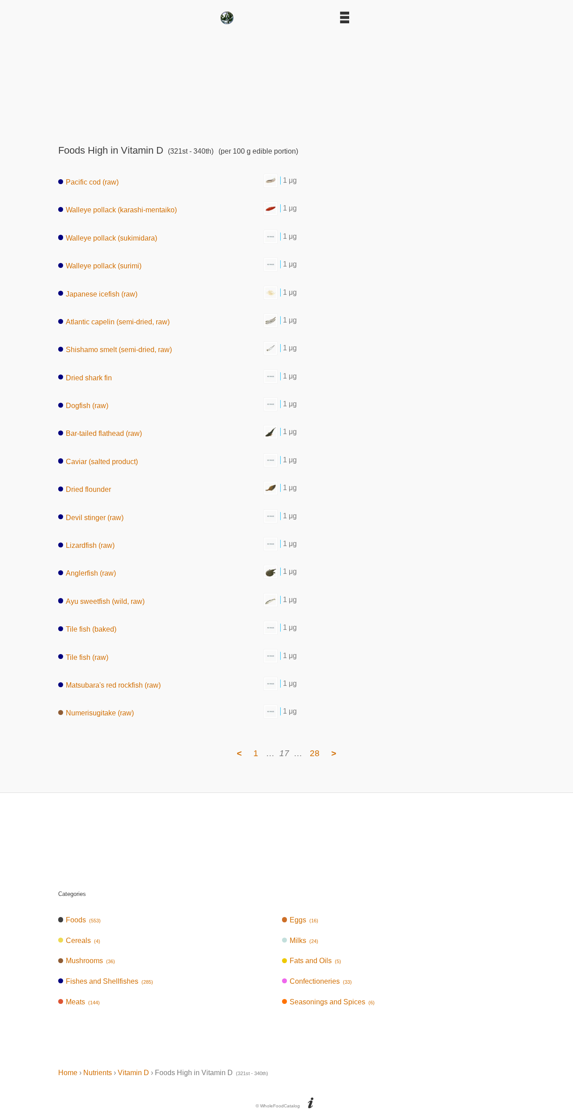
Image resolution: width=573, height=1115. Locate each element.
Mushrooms (90, 960)
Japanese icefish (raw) (101, 293)
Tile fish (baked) (91, 629)
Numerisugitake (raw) (100, 713)
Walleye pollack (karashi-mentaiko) (121, 210)
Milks (304, 940)
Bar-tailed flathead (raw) (104, 433)
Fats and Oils (315, 960)
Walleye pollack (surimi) (103, 266)
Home (67, 1072)
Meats (83, 1002)
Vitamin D (133, 1072)
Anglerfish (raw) (91, 573)
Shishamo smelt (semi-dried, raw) (119, 349)
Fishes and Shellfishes (109, 981)
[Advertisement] (286, 81)
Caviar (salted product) (102, 461)
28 (315, 753)
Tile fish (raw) (87, 657)
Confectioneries (321, 981)
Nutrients (97, 1072)
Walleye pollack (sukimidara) (111, 237)
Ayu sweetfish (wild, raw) (105, 601)
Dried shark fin (89, 377)
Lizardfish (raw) (90, 545)
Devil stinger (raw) (95, 517)
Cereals (83, 940)
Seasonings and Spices (332, 1002)
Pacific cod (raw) (92, 182)
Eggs (304, 920)
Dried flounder (88, 489)
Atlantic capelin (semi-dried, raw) (118, 322)
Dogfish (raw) (87, 405)
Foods (83, 920)
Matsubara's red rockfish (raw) (113, 685)
